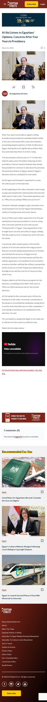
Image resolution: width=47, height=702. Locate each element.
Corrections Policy (9, 662)
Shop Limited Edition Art (11, 622)
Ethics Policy (6, 654)
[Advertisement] (20, 393)
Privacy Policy (7, 651)
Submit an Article (8, 647)
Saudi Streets (7, 665)
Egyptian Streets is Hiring (11, 633)
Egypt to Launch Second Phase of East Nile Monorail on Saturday (21, 596)
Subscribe (31, 4)
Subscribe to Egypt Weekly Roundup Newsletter (20, 636)
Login (42, 4)
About (4, 625)
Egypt (4, 492)
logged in (18, 436)
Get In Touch (7, 644)
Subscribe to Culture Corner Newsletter (17, 640)
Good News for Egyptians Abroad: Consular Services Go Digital (21, 499)
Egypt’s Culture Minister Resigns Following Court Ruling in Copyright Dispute (21, 548)
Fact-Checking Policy (10, 658)
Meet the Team (8, 629)
